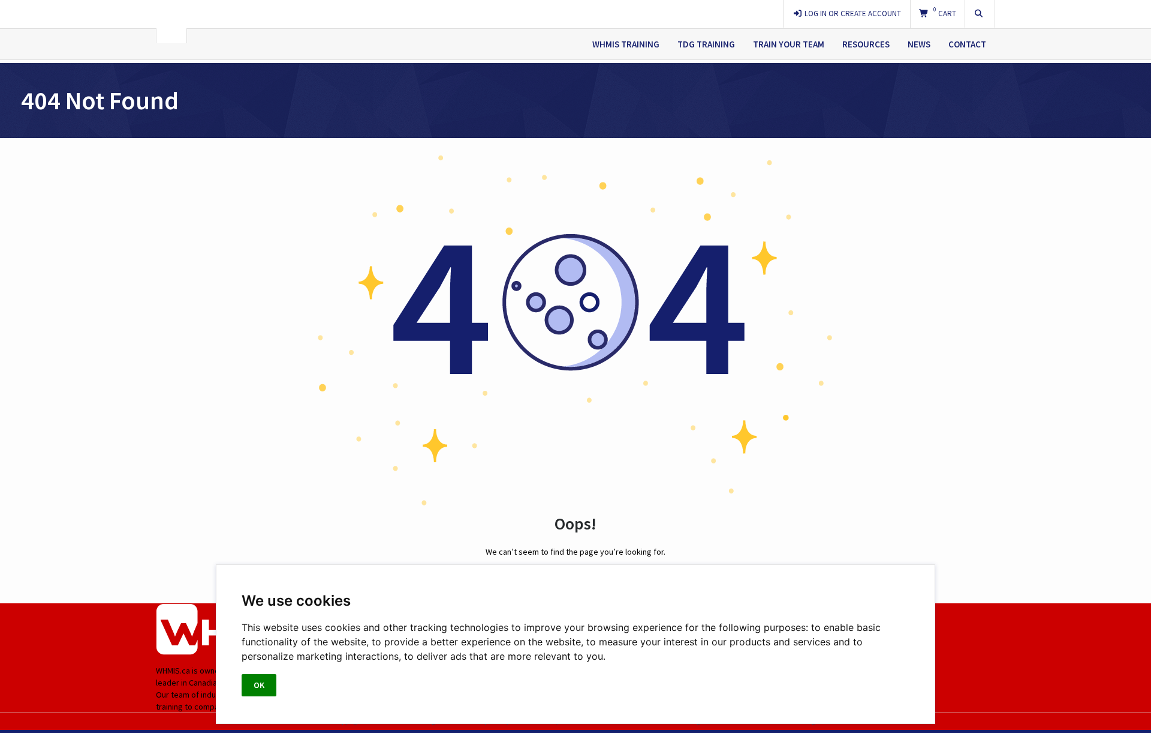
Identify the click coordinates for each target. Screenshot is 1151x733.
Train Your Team (788, 44)
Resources (866, 44)
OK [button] (259, 685)
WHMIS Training (625, 44)
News (919, 44)
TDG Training (706, 44)
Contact (967, 44)
